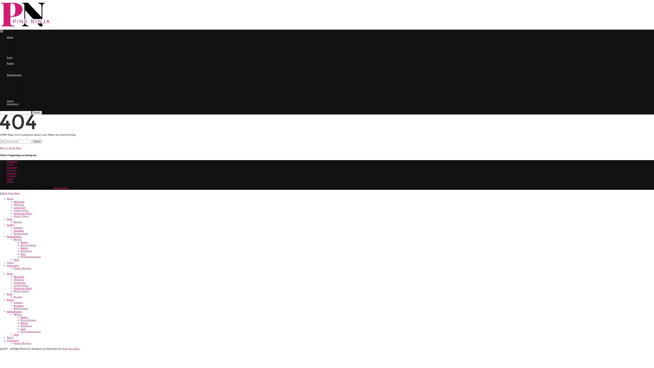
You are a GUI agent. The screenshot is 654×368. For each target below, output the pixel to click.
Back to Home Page (10, 148)
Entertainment (14, 75)
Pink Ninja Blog (61, 188)
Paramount (25, 89)
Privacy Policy (20, 54)
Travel (10, 101)
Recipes (17, 60)
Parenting (18, 69)
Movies (17, 78)
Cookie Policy (20, 49)
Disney (23, 81)
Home (10, 37)
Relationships (20, 72)
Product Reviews (21, 107)
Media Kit (18, 40)
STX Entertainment (29, 95)
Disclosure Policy (22, 52)
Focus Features (27, 83)
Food (9, 57)
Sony (22, 92)
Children (18, 66)
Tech (16, 98)
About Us (18, 43)
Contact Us (19, 46)
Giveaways (13, 104)
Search (37, 112)
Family (10, 63)
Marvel (23, 86)
